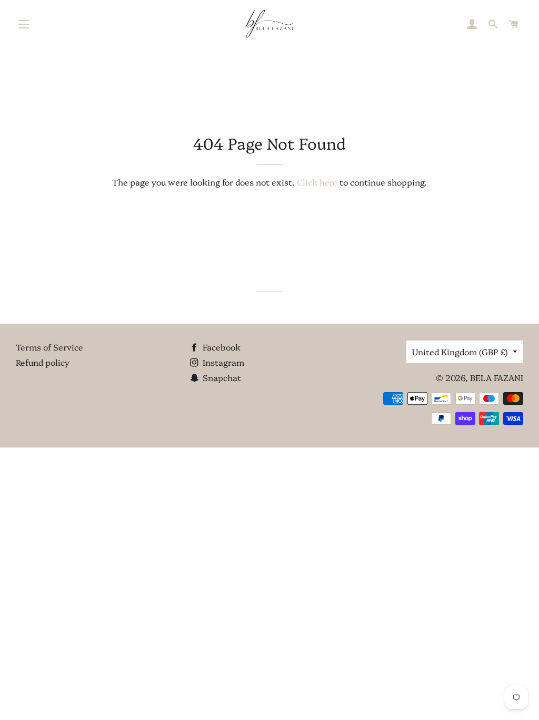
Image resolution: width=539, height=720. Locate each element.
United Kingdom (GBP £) (460, 351)
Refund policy (42, 362)
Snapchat (221, 377)
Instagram (222, 362)
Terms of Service (49, 347)
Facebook (221, 347)
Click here (317, 182)
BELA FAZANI (496, 377)
